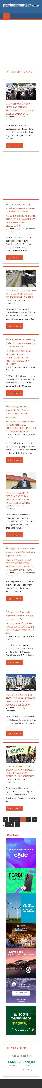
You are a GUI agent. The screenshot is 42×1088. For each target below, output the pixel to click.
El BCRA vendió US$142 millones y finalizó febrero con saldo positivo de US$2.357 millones (18, 357)
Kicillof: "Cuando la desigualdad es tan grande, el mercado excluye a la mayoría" (18, 498)
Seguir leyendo (13, 146)
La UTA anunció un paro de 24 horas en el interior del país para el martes (21, 294)
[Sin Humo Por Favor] (21, 935)
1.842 (9, 825)
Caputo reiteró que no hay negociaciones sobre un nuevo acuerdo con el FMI (20, 628)
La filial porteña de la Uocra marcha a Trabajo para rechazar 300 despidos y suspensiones (20, 771)
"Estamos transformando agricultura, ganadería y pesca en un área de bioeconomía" (21, 220)
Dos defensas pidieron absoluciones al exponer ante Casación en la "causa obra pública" (20, 700)
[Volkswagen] (21, 963)
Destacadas (10, 119)
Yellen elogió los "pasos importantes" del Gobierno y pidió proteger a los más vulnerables (21, 426)
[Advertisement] (21, 42)
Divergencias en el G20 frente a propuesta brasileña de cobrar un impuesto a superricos (19, 564)
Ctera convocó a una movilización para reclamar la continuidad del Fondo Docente (20, 108)
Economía (9, 232)
